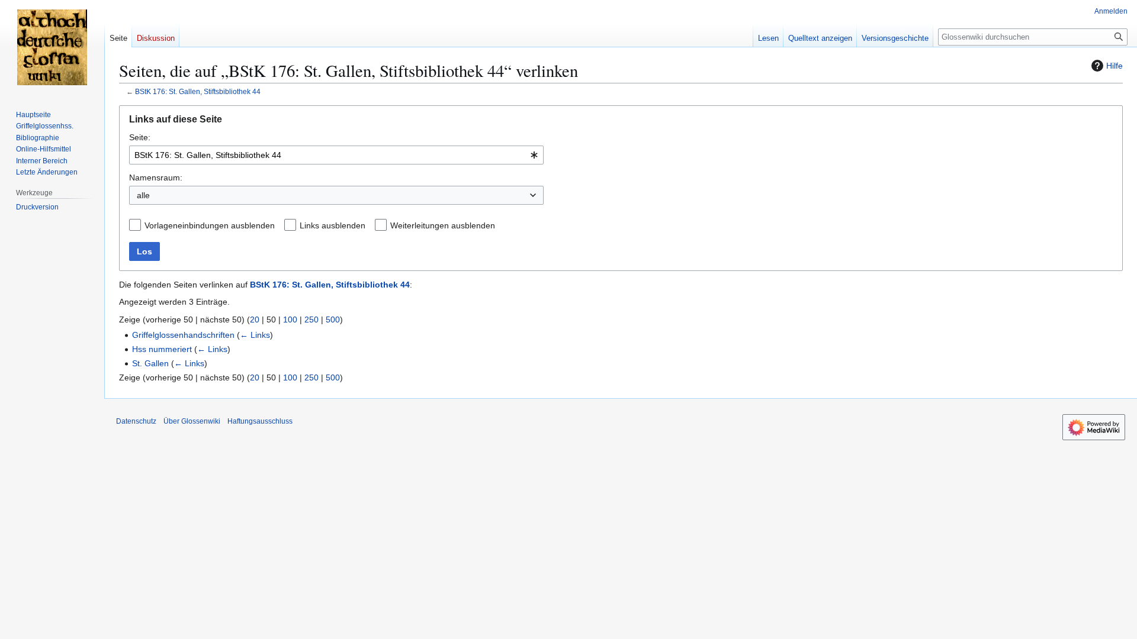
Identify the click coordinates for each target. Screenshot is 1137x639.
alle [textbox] (143, 195)
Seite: (139, 137)
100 (290, 319)
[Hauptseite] (52, 47)
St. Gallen (150, 363)
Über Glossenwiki (191, 421)
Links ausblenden (332, 225)
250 (311, 319)
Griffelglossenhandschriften (183, 335)
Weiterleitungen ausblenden (442, 225)
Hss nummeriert (162, 349)
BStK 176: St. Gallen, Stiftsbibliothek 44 (198, 91)
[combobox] (336, 155)
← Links (255, 335)
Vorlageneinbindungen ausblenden (209, 225)
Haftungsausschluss (260, 421)
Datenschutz (136, 421)
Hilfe (1114, 65)
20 (254, 319)
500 (333, 319)
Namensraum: (155, 177)
